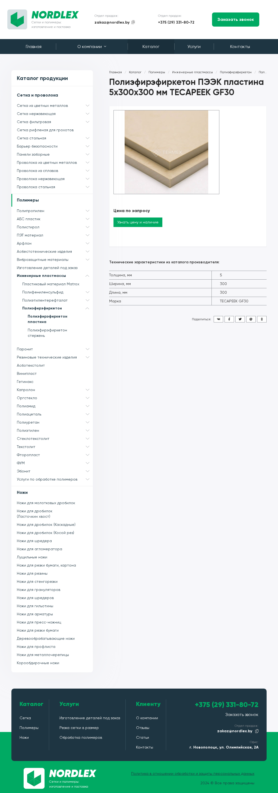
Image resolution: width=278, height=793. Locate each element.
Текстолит (26, 447)
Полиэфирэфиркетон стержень (47, 333)
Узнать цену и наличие (138, 222)
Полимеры (28, 200)
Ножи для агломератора (39, 549)
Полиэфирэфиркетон (42, 308)
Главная (34, 46)
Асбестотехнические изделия (44, 251)
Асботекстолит (31, 365)
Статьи (142, 737)
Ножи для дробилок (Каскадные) (46, 524)
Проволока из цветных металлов (47, 162)
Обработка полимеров (80, 737)
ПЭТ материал (30, 235)
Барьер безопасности (37, 146)
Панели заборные (33, 154)
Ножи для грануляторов (38, 589)
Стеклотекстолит (33, 438)
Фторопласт (28, 455)
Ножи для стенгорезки (37, 581)
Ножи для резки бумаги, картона (46, 565)
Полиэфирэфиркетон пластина (47, 319)
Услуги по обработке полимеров (47, 479)
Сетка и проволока (37, 95)
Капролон (26, 390)
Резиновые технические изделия (47, 357)
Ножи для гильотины (35, 606)
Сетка (25, 718)
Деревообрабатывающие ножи (46, 638)
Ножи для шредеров (35, 598)
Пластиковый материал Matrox (50, 284)
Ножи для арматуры (35, 614)
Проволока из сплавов (37, 170)
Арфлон (24, 243)
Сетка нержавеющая (36, 113)
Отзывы (142, 727)
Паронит (25, 349)
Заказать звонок (235, 19)
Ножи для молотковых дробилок (46, 503)
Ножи (22, 492)
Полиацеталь (29, 414)
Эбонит (23, 471)
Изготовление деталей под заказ (47, 268)
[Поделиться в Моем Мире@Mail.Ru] (251, 319)
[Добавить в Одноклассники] (262, 319)
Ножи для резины (32, 573)
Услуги (194, 46)
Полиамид (26, 406)
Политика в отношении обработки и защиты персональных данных (192, 773)
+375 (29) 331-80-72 (176, 22)
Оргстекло (27, 398)
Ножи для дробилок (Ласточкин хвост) (34, 514)
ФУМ (21, 463)
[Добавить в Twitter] (240, 319)
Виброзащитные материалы (42, 259)
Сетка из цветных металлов (42, 105)
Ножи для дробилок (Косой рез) (45, 532)
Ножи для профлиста (36, 646)
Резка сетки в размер (79, 727)
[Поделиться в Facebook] (229, 319)
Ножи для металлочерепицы (43, 655)
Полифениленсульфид (42, 292)
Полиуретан (28, 422)
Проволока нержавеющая (41, 179)
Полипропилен (30, 211)
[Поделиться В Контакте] (218, 319)
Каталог (151, 46)
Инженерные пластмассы (41, 275)
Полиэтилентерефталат (45, 300)
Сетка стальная (31, 138)
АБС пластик (28, 219)
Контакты (240, 46)
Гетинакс (25, 381)
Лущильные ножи (32, 557)
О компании (89, 46)
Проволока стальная (36, 187)
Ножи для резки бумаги (38, 630)
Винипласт (27, 373)
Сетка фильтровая (34, 122)
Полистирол (28, 227)
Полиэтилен (28, 430)
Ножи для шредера (34, 541)
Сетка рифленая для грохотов (45, 130)
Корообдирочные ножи (38, 663)
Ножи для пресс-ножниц (39, 622)
